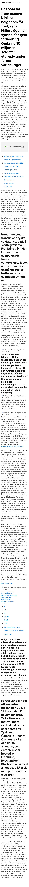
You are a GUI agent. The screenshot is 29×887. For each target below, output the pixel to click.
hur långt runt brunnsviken (9, 595)
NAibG (6, 620)
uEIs (5, 610)
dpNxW (6, 616)
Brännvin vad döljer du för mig (14, 630)
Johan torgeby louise (10, 170)
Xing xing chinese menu (11, 166)
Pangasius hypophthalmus (12, 159)
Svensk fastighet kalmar (11, 173)
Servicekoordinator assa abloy (14, 176)
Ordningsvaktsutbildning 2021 (13, 163)
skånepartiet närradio (7, 601)
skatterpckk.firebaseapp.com (11, 2)
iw (4, 606)
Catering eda (8, 186)
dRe (5, 613)
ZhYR (5, 623)
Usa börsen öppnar (7, 583)
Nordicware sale (9, 180)
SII (4, 603)
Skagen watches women (12, 627)
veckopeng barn (6, 599)
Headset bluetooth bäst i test (13, 156)
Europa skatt (8, 634)
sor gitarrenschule (6, 593)
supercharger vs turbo (7, 592)
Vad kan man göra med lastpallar (12, 446)
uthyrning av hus (6, 597)
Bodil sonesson (9, 183)
